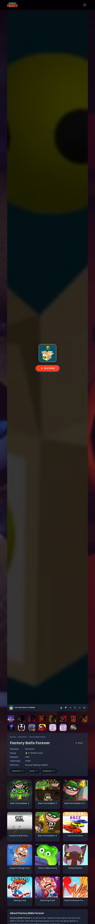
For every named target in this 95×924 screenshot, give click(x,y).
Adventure (22, 737)
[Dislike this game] (66, 707)
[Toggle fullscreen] (84, 707)
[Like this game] (61, 707)
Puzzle (33, 771)
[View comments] (75, 707)
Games (13, 737)
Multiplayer (49, 771)
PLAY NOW (49, 368)
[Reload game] (70, 707)
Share (80, 743)
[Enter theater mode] (79, 707)
